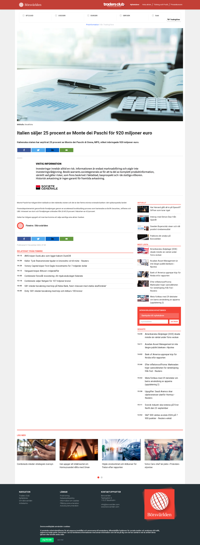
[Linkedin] (52, 150)
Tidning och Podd (161, 5)
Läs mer (60, 540)
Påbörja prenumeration (69, 503)
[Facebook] (24, 150)
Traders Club (24, 496)
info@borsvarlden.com (110, 504)
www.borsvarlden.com (110, 507)
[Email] (66, 150)
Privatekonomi (176, 5)
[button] (98, 477)
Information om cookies (69, 501)
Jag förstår (47, 540)
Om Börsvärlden (25, 501)
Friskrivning (65, 496)
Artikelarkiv (23, 503)
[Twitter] (38, 150)
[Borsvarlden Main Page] (30, 5)
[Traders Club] (114, 4)
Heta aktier (146, 5)
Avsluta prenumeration (69, 506)
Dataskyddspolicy (67, 498)
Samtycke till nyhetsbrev (152, 315)
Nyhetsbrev (134, 5)
